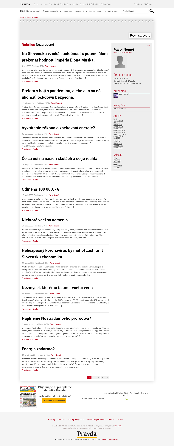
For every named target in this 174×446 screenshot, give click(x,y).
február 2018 (118, 146)
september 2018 (120, 134)
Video (97, 4)
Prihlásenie (148, 4)
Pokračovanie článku (30, 81)
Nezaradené (118, 109)
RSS (148, 46)
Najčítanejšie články (52, 11)
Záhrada (83, 4)
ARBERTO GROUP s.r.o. (109, 440)
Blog (22, 10)
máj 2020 (117, 123)
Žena (69, 4)
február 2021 (118, 121)
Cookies (111, 420)
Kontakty (51, 420)
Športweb (44, 4)
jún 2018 (117, 138)
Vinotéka (117, 167)
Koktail (56, 4)
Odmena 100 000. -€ (40, 189)
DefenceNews (106, 4)
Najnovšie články (33, 11)
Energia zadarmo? (38, 349)
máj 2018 (117, 140)
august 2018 (118, 136)
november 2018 (119, 132)
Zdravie (63, 4)
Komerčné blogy (111, 11)
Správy (36, 4)
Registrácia (138, 4)
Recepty (117, 162)
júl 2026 (116, 119)
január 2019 (118, 129)
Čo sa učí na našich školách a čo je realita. (60, 158)
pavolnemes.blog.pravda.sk (123, 52)
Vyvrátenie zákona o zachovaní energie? (58, 127)
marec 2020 (118, 125)
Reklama (61, 420)
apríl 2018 (117, 142)
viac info (118, 426)
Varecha (75, 4)
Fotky (115, 158)
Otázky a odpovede (76, 420)
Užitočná (90, 4)
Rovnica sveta (32, 17)
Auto (50, 4)
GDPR (120, 420)
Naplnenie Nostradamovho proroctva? (56, 318)
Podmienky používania (96, 420)
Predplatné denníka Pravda (54, 400)
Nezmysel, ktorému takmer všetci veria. (58, 287)
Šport (115, 164)
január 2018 (118, 148)
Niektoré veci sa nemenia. (45, 220)
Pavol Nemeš (50, 66)
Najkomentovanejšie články (75, 11)
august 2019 (118, 127)
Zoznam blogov (95, 11)
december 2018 (119, 130)
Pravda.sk (117, 160)
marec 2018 (118, 144)
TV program (118, 166)
